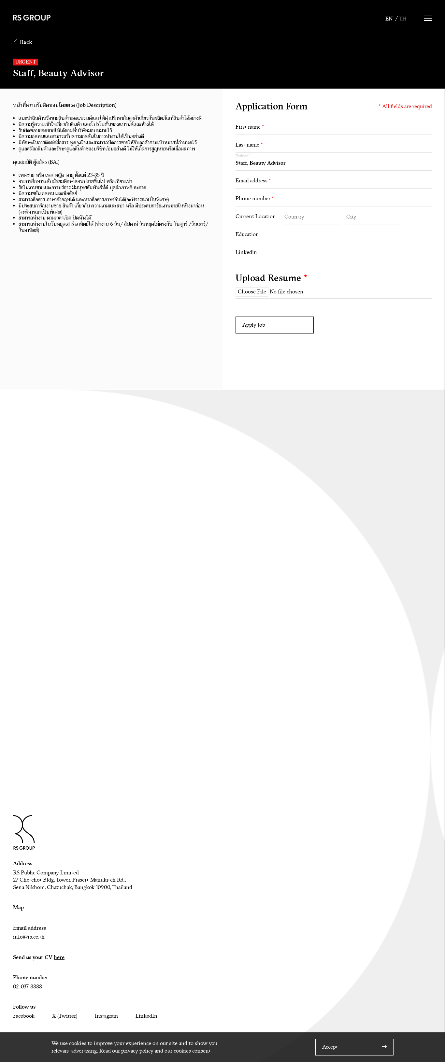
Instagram (106, 1016)
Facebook (24, 1016)
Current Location (256, 216)
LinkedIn (146, 1016)
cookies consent (192, 1051)
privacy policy (137, 1051)
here (59, 957)
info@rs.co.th (29, 937)
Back (26, 42)
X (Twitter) (64, 1016)
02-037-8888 (27, 987)
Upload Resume (272, 278)
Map (18, 907)
